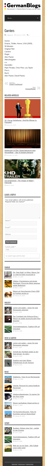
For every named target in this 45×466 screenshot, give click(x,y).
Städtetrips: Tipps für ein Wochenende (26, 377)
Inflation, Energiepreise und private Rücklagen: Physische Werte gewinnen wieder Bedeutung (26, 283)
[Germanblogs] (23, 8)
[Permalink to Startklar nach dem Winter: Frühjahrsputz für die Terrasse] (8, 366)
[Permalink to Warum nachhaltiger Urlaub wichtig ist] (8, 409)
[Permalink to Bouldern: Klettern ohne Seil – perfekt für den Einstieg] (8, 434)
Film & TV (10, 35)
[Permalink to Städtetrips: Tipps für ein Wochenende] (8, 382)
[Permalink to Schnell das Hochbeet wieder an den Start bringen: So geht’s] (8, 357)
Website (8, 234)
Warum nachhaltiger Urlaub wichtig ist (26, 403)
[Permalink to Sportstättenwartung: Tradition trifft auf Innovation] (8, 332)
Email (7, 227)
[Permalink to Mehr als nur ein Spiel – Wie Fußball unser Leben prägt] (8, 451)
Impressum (21, 464)
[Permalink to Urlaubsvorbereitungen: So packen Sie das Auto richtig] (8, 400)
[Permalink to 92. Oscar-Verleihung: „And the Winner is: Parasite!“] (23, 117)
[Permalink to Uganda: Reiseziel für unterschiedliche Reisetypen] (8, 391)
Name (7, 220)
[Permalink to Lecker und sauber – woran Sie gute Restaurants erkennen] (8, 313)
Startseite (14, 464)
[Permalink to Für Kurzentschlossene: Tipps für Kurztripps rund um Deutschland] (8, 417)
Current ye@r (10, 247)
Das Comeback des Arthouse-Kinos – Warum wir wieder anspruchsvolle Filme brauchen (26, 319)
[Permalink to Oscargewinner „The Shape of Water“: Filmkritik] (23, 178)
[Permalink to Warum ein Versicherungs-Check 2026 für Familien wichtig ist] (8, 297)
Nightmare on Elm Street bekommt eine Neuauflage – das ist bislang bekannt (20, 151)
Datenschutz (29, 464)
